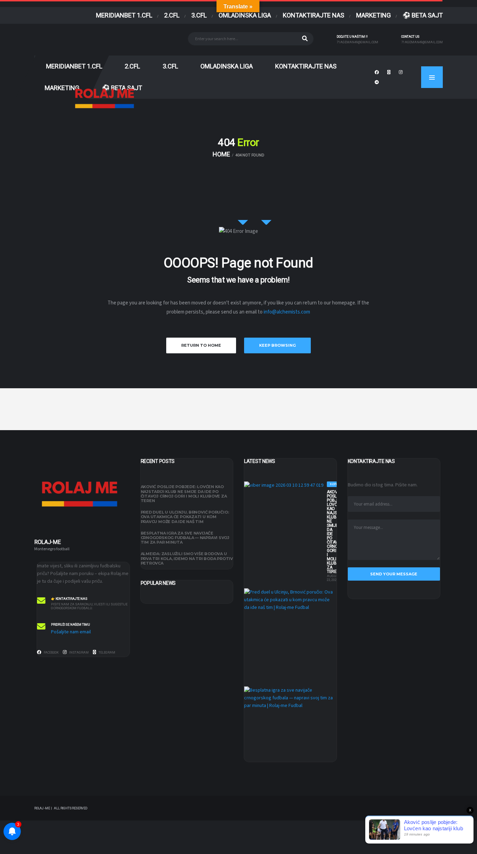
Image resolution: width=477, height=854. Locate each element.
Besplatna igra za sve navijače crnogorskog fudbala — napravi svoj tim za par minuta (185, 538)
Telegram (106, 652)
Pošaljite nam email (71, 631)
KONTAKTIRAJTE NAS (313, 15)
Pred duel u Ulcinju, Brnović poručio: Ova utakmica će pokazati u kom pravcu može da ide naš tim (185, 517)
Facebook (51, 652)
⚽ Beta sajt (423, 15)
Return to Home (201, 345)
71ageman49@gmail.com (357, 42)
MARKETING (373, 15)
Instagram (78, 652)
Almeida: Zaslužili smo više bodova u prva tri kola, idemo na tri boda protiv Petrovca (187, 559)
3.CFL (199, 15)
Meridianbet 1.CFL (124, 15)
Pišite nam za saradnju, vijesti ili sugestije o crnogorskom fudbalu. (89, 606)
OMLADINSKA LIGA (245, 15)
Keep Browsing (277, 345)
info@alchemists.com (287, 312)
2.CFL (171, 15)
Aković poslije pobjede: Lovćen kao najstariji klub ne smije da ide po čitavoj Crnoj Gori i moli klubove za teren (184, 494)
